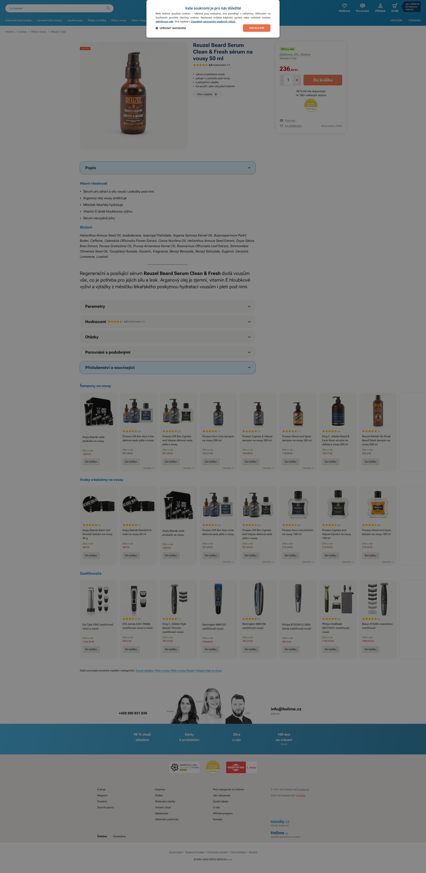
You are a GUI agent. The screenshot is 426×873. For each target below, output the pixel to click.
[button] (171, 28)
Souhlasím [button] (256, 27)
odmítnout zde (164, 21)
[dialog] (213, 19)
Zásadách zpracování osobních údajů (213, 21)
